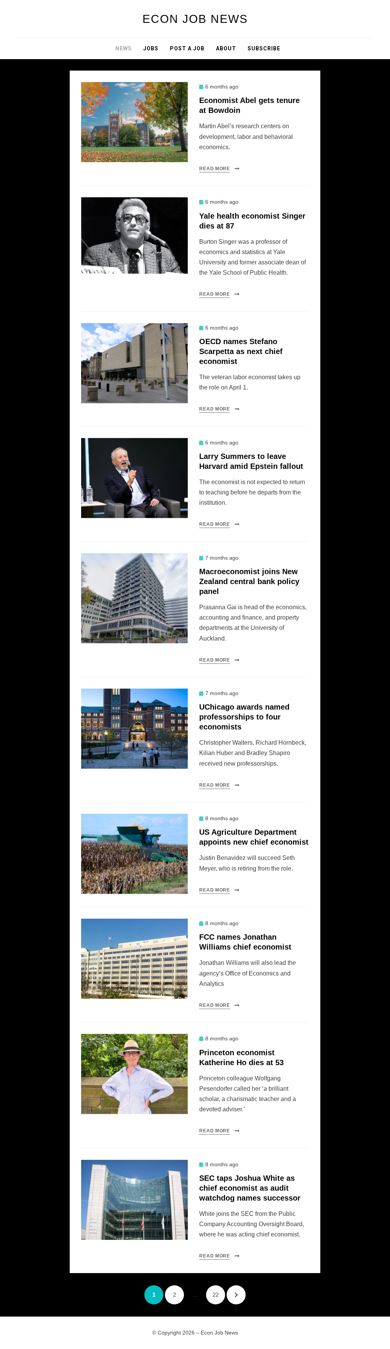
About (226, 48)
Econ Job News (195, 19)
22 (218, 1294)
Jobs (150, 48)
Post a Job (187, 48)
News (123, 48)
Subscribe (264, 48)
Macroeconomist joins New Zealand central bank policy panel (249, 581)
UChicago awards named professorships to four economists (244, 717)
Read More (214, 168)
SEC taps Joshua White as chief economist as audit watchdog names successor (249, 1188)
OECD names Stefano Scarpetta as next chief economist (241, 351)
